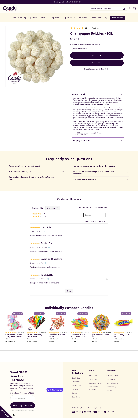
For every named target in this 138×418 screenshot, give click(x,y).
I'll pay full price (69, 230)
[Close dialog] (90, 186)
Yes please (69, 224)
